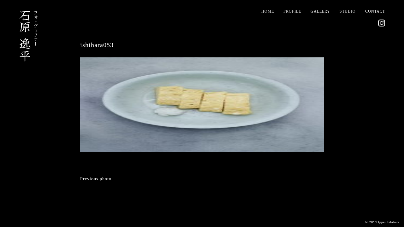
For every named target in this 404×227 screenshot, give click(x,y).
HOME (267, 11)
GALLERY (320, 11)
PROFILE (292, 11)
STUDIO (348, 11)
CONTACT (375, 11)
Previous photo (95, 179)
